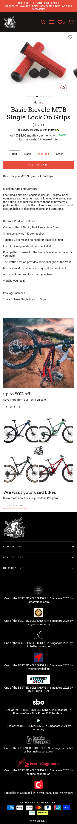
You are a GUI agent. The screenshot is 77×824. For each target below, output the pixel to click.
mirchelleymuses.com (38, 646)
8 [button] (49, 97)
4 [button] (37, 97)
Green (59, 154)
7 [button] (46, 97)
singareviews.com (38, 624)
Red (14, 154)
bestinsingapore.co (38, 774)
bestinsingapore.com (40, 751)
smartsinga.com (38, 602)
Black (27, 154)
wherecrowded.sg (39, 668)
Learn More (14, 506)
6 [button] (43, 97)
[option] (38, 6)
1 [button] (28, 97)
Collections (13, 557)
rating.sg (38, 729)
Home (37, 102)
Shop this (13, 407)
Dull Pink (43, 154)
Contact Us (12, 546)
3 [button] (34, 97)
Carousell (26, 792)
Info (55, 139)
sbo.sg (60, 713)
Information (13, 568)
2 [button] (31, 97)
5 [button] (40, 97)
